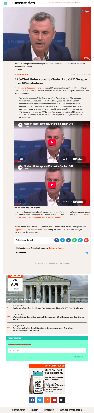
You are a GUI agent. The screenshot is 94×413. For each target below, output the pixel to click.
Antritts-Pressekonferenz (31, 88)
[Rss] (47, 400)
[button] (6, 3)
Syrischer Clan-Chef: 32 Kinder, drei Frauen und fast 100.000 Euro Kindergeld (48, 308)
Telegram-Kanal (56, 248)
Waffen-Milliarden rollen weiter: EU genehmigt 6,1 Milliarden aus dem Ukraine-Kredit (49, 318)
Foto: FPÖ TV (18, 70)
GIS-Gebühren (21, 74)
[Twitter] (40, 400)
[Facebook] (32, 400)
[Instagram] (62, 400)
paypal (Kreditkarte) (22, 230)
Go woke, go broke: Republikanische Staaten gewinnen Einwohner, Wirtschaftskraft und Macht (43, 329)
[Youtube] (54, 400)
